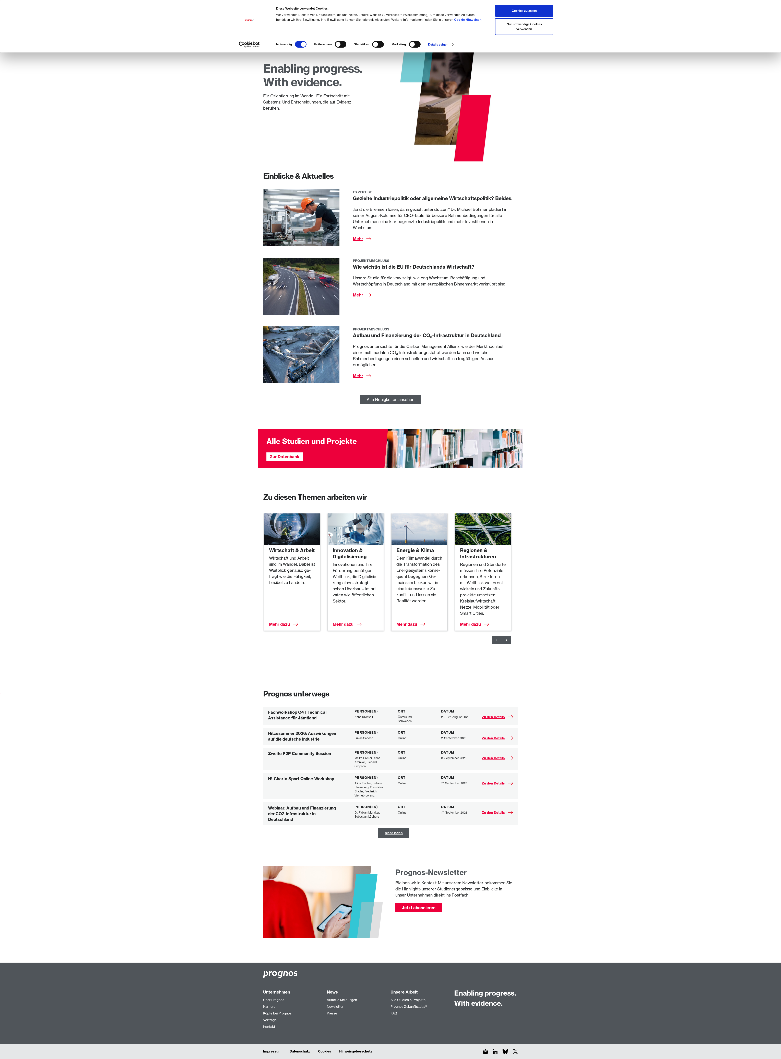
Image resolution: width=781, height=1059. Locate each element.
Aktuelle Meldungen (342, 1000)
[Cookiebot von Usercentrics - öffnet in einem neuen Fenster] (249, 44)
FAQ (393, 1013)
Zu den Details (493, 717)
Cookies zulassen (524, 10)
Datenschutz (300, 1051)
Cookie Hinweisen (467, 19)
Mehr (358, 238)
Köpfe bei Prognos (277, 1013)
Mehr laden (394, 833)
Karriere (269, 1007)
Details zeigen (438, 44)
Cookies (324, 1051)
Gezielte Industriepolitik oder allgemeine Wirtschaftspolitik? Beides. (433, 198)
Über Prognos (273, 1000)
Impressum (272, 1051)
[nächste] (506, 640)
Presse (332, 1013)
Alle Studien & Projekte (407, 1000)
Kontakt (269, 1027)
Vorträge (270, 1020)
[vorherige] (497, 640)
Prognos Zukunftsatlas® (408, 1007)
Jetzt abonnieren (418, 907)
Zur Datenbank (284, 456)
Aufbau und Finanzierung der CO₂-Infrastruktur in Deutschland (427, 335)
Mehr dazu (279, 624)
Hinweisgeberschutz (355, 1051)
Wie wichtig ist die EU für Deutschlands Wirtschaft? (413, 267)
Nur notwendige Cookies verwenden (524, 26)
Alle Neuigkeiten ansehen (390, 399)
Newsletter (335, 1007)
